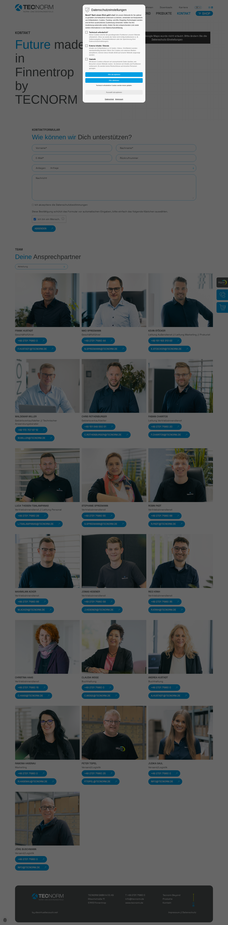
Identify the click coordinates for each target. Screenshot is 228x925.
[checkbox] (86, 32)
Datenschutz (109, 99)
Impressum (119, 99)
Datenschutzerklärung (114, 28)
